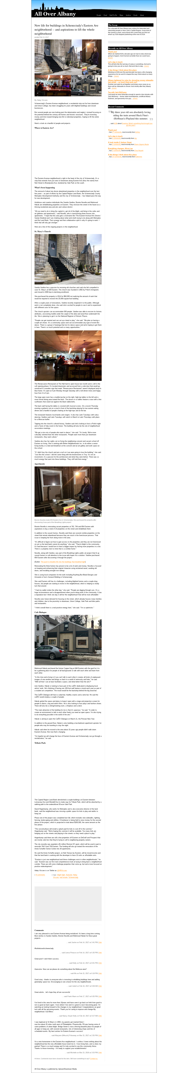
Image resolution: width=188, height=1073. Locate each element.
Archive (128, 15)
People (99, 15)
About (142, 15)
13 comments (116, 157)
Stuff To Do (113, 15)
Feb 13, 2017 (44, 37)
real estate (64, 877)
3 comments (116, 144)
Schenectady (73, 877)
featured (69, 875)
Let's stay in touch (115, 62)
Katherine (138, 157)
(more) (110, 58)
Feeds (135, 15)
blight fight (61, 875)
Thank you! (112, 52)
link (100, 942)
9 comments (40, 875)
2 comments (116, 151)
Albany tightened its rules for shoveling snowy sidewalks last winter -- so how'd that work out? (130, 81)
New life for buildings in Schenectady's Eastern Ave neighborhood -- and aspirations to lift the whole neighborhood (66, 29)
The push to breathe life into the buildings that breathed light (63, 562)
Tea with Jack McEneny (117, 92)
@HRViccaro (62, 870)
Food (105, 15)
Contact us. (94, 1059)
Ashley (137, 132)
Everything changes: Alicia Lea (120, 148)
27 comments (116, 132)
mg (135, 138)
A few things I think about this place (122, 70)
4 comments (116, 138)
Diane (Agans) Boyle (141, 144)
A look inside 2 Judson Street (119, 142)
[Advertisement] (55, 904)
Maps (121, 15)
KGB (115, 123)
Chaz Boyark (138, 151)
